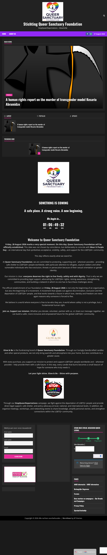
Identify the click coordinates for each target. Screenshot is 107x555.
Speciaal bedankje (80, 510)
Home (4, 34)
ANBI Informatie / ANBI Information (86, 484)
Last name (7, 440)
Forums (76, 494)
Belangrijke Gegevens (81, 489)
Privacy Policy (79, 506)
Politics (9, 95)
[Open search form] (104, 16)
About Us (12, 34)
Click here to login (89, 464)
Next (98, 456)
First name (8, 432)
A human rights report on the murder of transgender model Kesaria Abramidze (10, 126)
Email (6, 448)
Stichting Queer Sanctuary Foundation (52, 24)
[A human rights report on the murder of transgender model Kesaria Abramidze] (53, 77)
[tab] (20, 116)
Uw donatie (79, 444)
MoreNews (67, 518)
